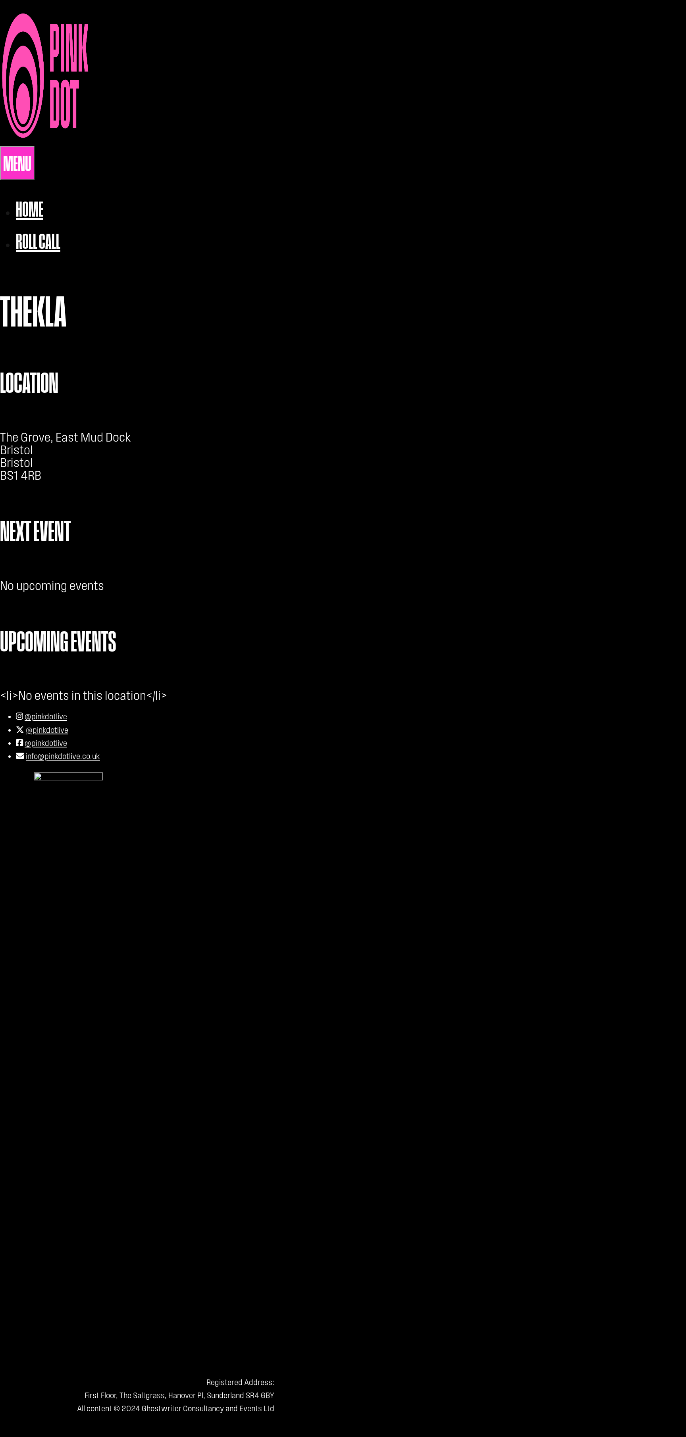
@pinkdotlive (46, 716)
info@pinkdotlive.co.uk (63, 756)
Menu (17, 163)
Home (29, 208)
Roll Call (38, 241)
